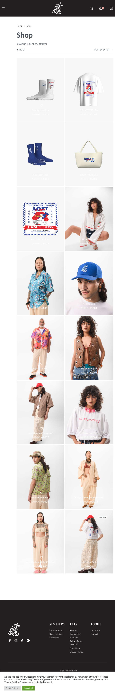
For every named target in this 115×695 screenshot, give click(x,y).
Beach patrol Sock (40, 110)
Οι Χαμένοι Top (89, 433)
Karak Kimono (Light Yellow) (89, 497)
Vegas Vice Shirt (40, 368)
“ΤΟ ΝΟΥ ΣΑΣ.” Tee (89, 110)
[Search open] (91, 8)
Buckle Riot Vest (89, 368)
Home (19, 25)
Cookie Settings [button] (12, 688)
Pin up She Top (89, 239)
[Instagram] (15, 640)
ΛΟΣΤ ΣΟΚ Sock (40, 174)
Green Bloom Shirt (40, 497)
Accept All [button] (28, 688)
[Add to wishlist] (41, 105)
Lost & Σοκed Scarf (40, 239)
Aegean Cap (89, 303)
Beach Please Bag (89, 174)
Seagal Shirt (40, 303)
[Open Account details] (112, 8)
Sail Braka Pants (89, 562)
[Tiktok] (22, 640)
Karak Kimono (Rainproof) (40, 433)
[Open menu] (3, 8)
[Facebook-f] (9, 640)
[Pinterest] (28, 640)
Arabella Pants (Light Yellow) (40, 562)
